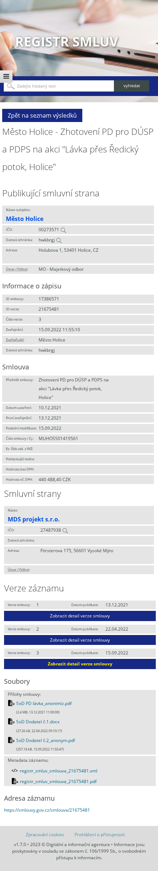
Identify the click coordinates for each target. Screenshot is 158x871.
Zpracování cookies (45, 834)
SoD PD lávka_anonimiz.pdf (44, 703)
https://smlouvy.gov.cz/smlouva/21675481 (47, 810)
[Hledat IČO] (63, 229)
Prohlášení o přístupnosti (100, 834)
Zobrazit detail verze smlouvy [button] (80, 616)
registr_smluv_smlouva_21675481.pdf (58, 781)
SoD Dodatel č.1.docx (38, 721)
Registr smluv (66, 42)
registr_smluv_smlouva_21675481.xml (58, 771)
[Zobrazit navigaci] (6, 76)
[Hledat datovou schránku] (59, 240)
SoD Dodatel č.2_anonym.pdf (45, 740)
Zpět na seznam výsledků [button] (42, 115)
